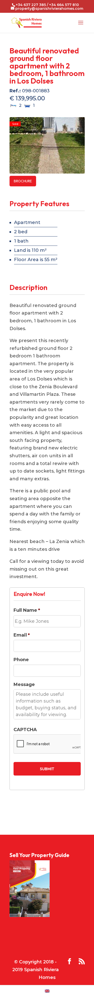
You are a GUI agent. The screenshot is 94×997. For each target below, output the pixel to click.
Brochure (23, 181)
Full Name (27, 610)
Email (22, 635)
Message (24, 684)
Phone (21, 659)
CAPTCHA (25, 729)
